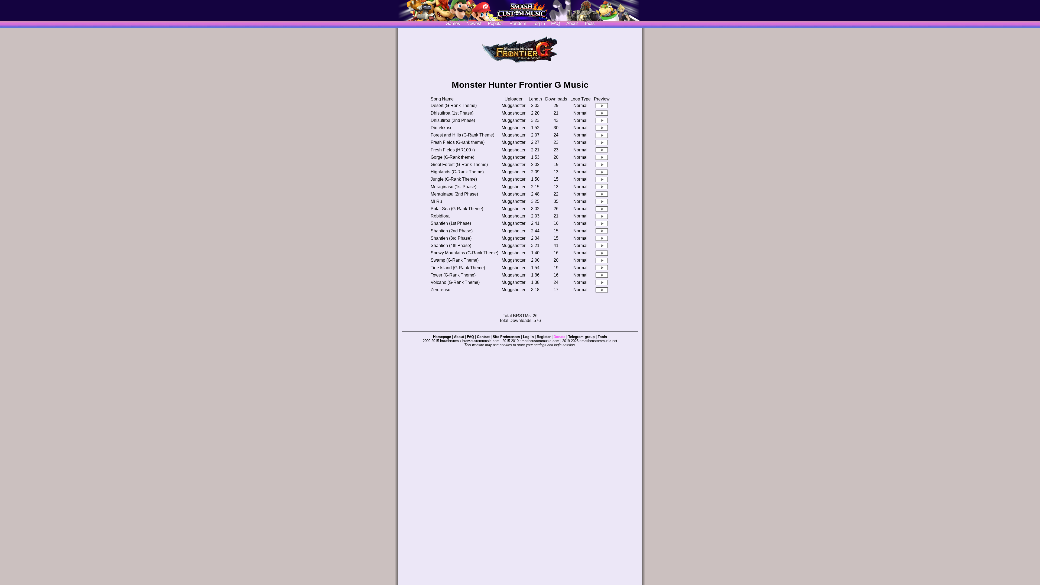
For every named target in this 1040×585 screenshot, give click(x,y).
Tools (589, 23)
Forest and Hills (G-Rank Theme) (462, 135)
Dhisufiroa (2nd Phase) (453, 120)
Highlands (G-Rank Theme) (457, 172)
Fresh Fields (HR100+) (453, 150)
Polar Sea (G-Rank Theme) (457, 208)
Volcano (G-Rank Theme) (455, 282)
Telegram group (581, 337)
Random (517, 23)
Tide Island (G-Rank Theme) (458, 267)
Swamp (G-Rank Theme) (455, 260)
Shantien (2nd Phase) (452, 231)
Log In (528, 337)
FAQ (555, 23)
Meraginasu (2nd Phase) (454, 194)
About (572, 23)
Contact (483, 337)
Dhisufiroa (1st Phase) (452, 113)
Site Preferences (506, 337)
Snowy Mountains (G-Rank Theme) (464, 253)
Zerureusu (440, 289)
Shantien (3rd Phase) (451, 238)
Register (544, 337)
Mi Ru (436, 201)
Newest (474, 23)
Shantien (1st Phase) (451, 223)
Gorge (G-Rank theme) (452, 157)
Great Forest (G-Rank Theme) (459, 164)
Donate (559, 337)
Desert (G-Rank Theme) (454, 105)
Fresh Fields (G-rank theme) (458, 142)
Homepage (442, 337)
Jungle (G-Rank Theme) (454, 179)
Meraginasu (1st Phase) (453, 186)
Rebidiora (440, 216)
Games (453, 23)
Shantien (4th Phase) (451, 245)
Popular (495, 23)
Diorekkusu (442, 127)
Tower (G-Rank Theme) (453, 275)
